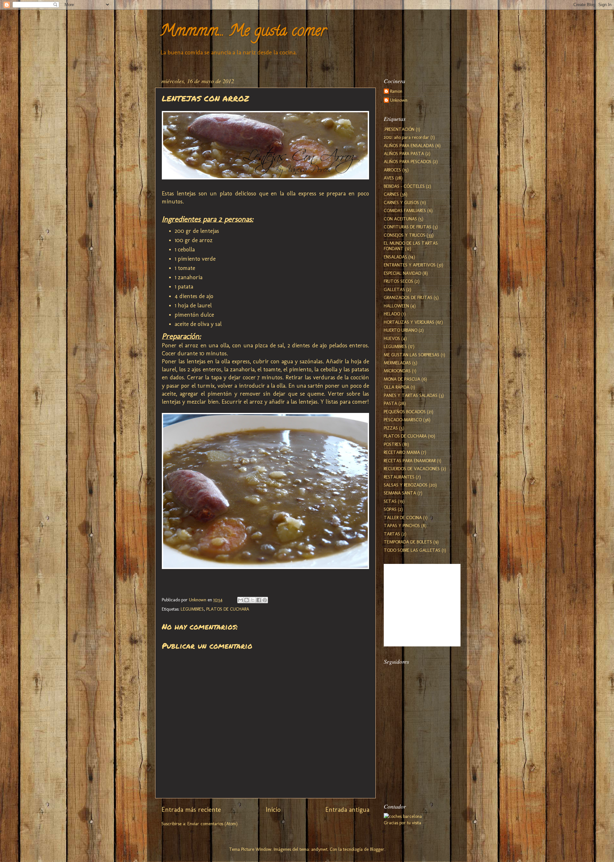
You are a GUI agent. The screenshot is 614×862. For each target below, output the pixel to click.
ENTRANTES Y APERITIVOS (410, 265)
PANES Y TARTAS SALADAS (410, 395)
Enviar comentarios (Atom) (212, 823)
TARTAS (392, 534)
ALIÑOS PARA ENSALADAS (409, 145)
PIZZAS (391, 428)
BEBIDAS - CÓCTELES (404, 186)
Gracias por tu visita (402, 823)
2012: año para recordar (406, 137)
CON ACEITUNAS (400, 219)
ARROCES (392, 170)
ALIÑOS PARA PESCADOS (407, 161)
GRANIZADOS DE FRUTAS (408, 297)
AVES (389, 178)
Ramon (396, 91)
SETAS (390, 501)
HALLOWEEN (396, 306)
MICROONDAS (397, 371)
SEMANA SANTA (400, 493)
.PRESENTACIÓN (399, 129)
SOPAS (390, 509)
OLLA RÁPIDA (396, 387)
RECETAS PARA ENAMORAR (410, 460)
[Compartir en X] (252, 600)
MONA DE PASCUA (402, 379)
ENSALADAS (395, 257)
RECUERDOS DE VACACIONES (412, 468)
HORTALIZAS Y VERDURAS (409, 322)
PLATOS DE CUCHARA (227, 609)
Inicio (273, 809)
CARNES (391, 194)
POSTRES (392, 444)
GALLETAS (394, 289)
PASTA (390, 403)
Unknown (398, 100)
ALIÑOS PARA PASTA (404, 153)
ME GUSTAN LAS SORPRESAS (411, 355)
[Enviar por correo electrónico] (240, 600)
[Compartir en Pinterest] (265, 600)
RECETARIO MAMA (402, 452)
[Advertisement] (416, 759)
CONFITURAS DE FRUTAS (407, 227)
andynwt (319, 849)
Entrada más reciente (191, 809)
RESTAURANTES (399, 477)
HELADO (392, 314)
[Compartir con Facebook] (259, 600)
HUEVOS (392, 338)
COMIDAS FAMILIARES (405, 210)
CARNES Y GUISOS (401, 202)
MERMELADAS (397, 363)
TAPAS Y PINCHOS (402, 525)
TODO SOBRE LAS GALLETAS (412, 550)
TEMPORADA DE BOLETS (408, 542)
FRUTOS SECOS (398, 281)
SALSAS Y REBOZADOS (406, 485)
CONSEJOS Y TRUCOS (404, 235)
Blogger (377, 849)
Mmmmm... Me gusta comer (243, 32)
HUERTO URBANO (400, 330)
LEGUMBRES (192, 609)
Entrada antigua (347, 809)
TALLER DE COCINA (403, 517)
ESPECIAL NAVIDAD (402, 273)
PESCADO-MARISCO (403, 420)
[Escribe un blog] (246, 600)
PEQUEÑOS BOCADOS (405, 412)
